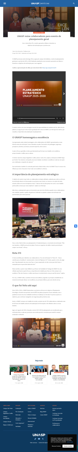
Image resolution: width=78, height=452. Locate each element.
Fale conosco (33, 443)
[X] (43, 438)
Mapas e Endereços (8, 425)
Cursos (29, 412)
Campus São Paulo (8, 408)
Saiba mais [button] (70, 442)
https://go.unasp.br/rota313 (49, 68)
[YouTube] (39, 438)
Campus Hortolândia (6, 417)
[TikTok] (35, 438)
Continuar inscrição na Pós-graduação (57, 419)
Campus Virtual (7, 422)
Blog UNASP (43, 412)
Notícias (42, 408)
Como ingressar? (20, 423)
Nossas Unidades (32, 418)
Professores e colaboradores (56, 424)
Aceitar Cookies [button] (68, 446)
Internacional (31, 421)
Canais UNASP (43, 415)
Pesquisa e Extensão (30, 425)
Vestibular (18, 426)
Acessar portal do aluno (56, 409)
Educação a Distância (18, 419)
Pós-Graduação (19, 412)
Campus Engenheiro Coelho (8, 413)
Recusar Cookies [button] (56, 446)
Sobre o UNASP (32, 408)
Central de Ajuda (43, 443)
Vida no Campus (32, 415)
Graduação (18, 408)
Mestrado (18, 415)
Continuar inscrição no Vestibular (57, 414)
